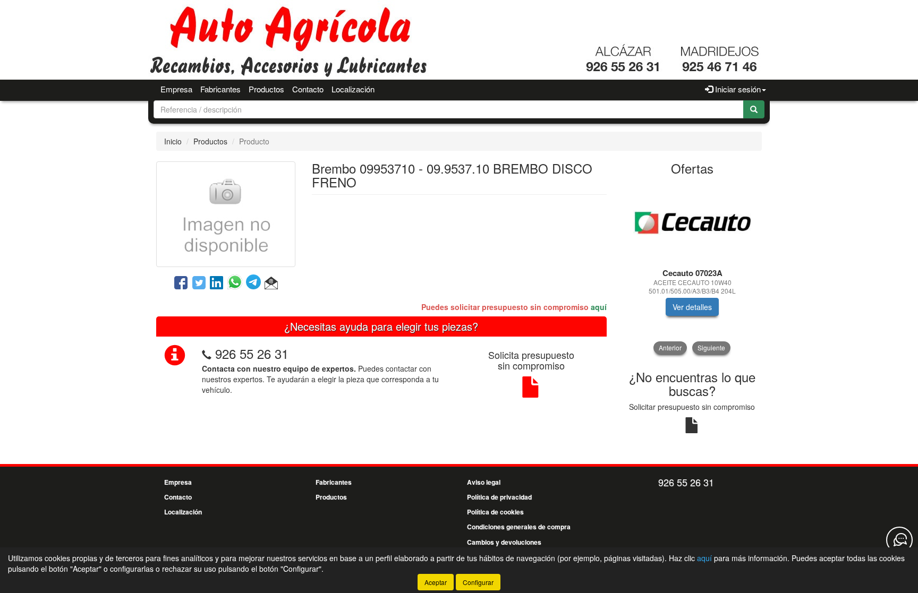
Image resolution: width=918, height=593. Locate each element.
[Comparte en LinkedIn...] (217, 283)
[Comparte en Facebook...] (181, 283)
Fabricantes (220, 88)
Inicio (173, 141)
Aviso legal (483, 482)
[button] (271, 283)
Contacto (308, 88)
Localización (353, 88)
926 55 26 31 (251, 353)
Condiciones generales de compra (519, 526)
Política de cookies (495, 512)
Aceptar (435, 582)
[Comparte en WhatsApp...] (236, 283)
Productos (266, 88)
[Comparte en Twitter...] (199, 283)
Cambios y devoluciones (504, 542)
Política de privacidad (499, 497)
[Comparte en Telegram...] (255, 283)
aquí (599, 307)
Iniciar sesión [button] (737, 88)
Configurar (478, 582)
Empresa (176, 88)
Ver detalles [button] (692, 307)
